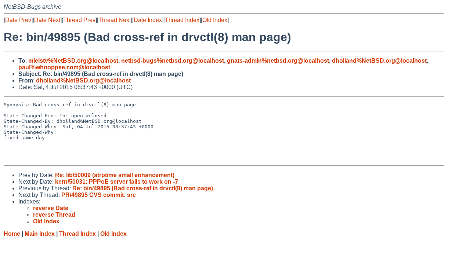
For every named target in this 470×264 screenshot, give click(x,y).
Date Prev (18, 20)
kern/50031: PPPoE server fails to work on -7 (116, 182)
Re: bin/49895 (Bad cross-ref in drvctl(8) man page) (142, 188)
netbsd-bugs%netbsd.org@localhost (172, 61)
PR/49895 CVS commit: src (98, 195)
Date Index (148, 20)
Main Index (40, 234)
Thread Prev (79, 20)
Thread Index (182, 20)
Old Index (214, 20)
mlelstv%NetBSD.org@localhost (73, 61)
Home (12, 234)
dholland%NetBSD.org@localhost (379, 61)
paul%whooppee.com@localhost (64, 67)
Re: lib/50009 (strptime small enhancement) (114, 175)
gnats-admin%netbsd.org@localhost (278, 61)
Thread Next (114, 20)
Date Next (47, 20)
